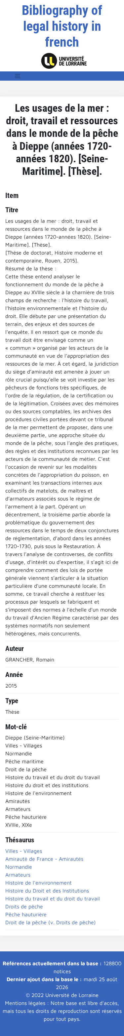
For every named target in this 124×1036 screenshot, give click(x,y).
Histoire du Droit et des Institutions (47, 891)
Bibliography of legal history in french (62, 26)
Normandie (18, 867)
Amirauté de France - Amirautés (44, 859)
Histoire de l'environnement (38, 883)
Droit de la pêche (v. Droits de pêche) (50, 922)
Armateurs (17, 875)
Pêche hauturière (26, 914)
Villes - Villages (23, 851)
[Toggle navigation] (17, 76)
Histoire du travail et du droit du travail (52, 898)
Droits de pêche (24, 906)
